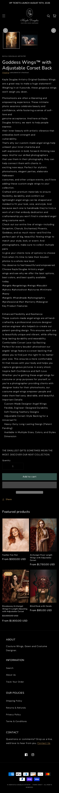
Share (9, 499)
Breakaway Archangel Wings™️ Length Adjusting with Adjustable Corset (14, 609)
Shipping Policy (14, 700)
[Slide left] (5, 30)
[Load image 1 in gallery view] (11, 40)
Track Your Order (15, 681)
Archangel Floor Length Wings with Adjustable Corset (41, 557)
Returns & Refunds (16, 707)
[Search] (48, 16)
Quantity (6, 460)
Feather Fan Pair (10, 555)
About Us (11, 674)
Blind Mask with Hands (41, 606)
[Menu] (3, 16)
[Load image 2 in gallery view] (29, 40)
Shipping (5, 73)
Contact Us (43, 743)
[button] (29, 485)
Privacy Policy (13, 714)
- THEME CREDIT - (37, 785)
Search (9, 668)
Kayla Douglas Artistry (21, 785)
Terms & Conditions (16, 721)
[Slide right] (53, 30)
